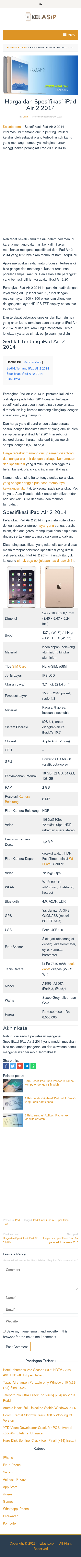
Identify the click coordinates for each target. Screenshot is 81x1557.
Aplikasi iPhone (14, 1479)
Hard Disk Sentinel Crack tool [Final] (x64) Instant (39, 1440)
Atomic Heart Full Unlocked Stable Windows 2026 (39, 1407)
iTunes (7, 1493)
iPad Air (50, 1220)
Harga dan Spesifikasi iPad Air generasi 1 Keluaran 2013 (60, 1238)
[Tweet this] (13, 1066)
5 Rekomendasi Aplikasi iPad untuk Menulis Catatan (46, 1117)
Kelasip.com (12, 126)
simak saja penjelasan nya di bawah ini (45, 560)
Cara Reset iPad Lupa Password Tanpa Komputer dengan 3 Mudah (49, 1082)
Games (8, 1501)
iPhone (8, 1457)
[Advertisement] (40, 194)
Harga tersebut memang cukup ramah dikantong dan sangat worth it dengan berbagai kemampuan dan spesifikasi (39, 458)
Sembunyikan (32, 362)
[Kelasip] (40, 16)
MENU (71, 35)
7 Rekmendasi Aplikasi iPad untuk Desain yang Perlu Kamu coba (50, 1100)
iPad (17, 1220)
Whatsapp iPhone (16, 1508)
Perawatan (10, 1515)
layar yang (46, 525)
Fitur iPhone (12, 1464)
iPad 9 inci (39, 1220)
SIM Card (19, 666)
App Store (10, 1486)
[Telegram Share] (26, 1066)
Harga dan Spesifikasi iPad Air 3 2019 (20, 1238)
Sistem (8, 1471)
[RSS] (41, 4)
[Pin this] (20, 1066)
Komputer (10, 1523)
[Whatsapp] (33, 1066)
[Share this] (6, 1066)
